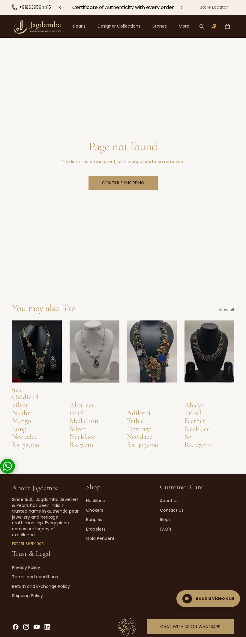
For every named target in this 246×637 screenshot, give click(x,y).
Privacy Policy (26, 567)
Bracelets (96, 529)
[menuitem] (184, 26)
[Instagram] (26, 626)
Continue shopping (123, 183)
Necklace (95, 501)
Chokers (94, 510)
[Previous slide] (60, 7)
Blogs (165, 519)
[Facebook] (15, 626)
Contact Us (172, 510)
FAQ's (165, 529)
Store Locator (214, 7)
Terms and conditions (35, 577)
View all (226, 310)
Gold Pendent (100, 538)
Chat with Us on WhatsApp (190, 627)
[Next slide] (181, 7)
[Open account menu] (214, 26)
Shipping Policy (27, 596)
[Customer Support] (7, 466)
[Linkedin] (47, 626)
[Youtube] (36, 626)
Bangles (94, 519)
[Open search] (201, 26)
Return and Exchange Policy (41, 586)
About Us (169, 501)
